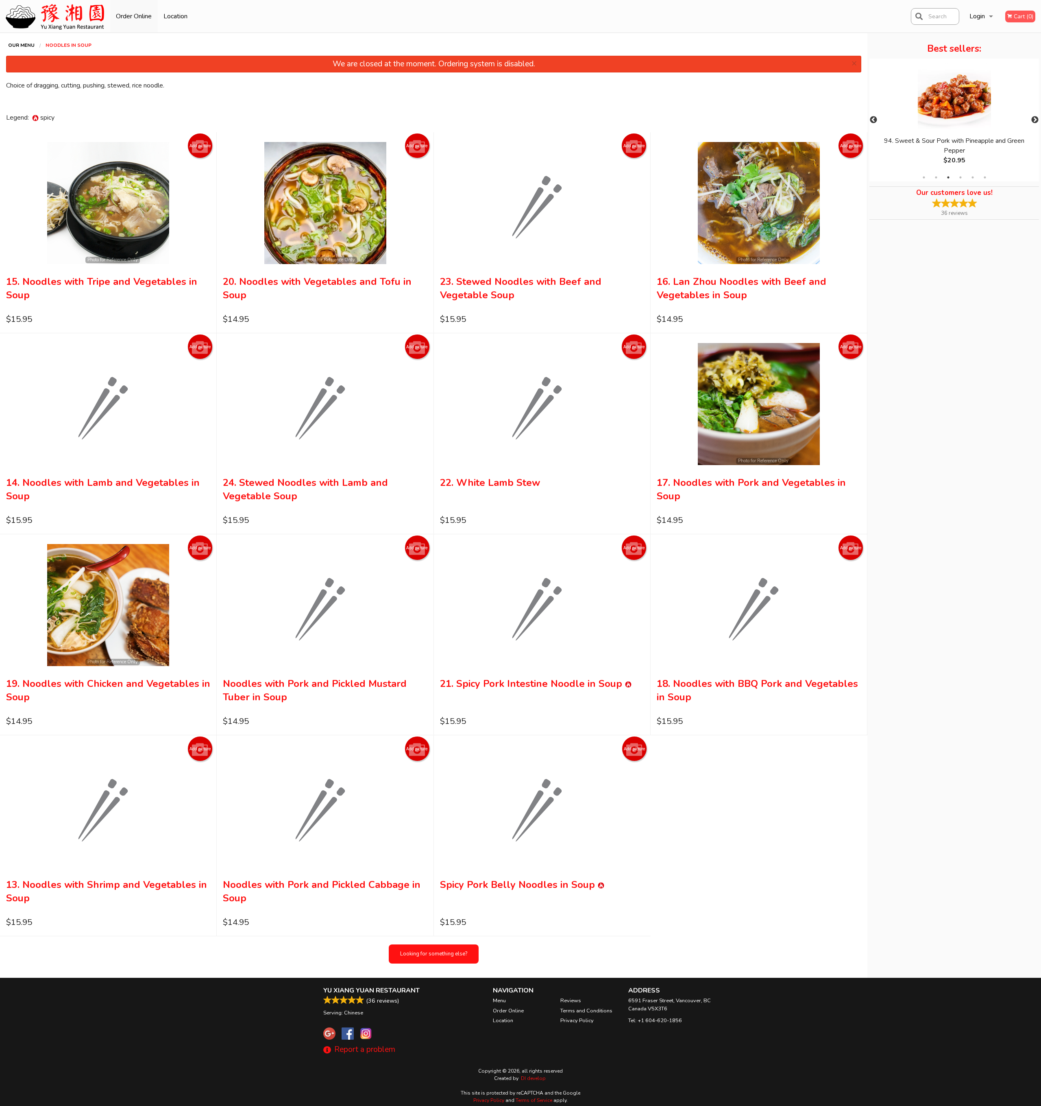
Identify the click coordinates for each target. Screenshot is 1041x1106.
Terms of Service (534, 1100)
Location (175, 16)
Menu (499, 1000)
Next (1035, 120)
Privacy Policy (577, 1020)
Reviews (570, 1000)
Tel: (655, 1020)
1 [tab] (924, 177)
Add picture (200, 146)
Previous (873, 120)
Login (977, 16)
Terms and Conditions (586, 1010)
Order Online (134, 16)
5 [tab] (973, 177)
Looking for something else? (433, 953)
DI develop (533, 1078)
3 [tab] (948, 177)
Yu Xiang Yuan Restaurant (371, 990)
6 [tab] (985, 177)
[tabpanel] (954, 120)
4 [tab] (960, 177)
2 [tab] (936, 177)
